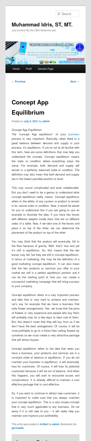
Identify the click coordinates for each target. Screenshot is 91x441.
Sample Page (46, 68)
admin (46, 121)
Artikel (44, 424)
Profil (29, 68)
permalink (18, 428)
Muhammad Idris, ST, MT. (42, 24)
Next (74, 81)
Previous (19, 81)
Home (16, 68)
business (73, 134)
